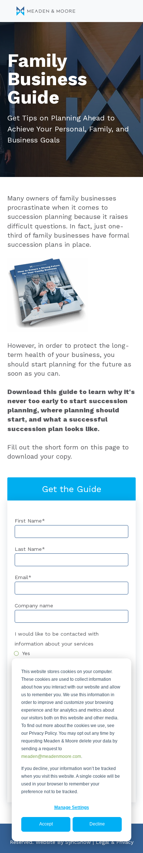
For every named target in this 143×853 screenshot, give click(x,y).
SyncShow (78, 842)
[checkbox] (71, 653)
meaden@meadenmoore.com (51, 756)
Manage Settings (71, 807)
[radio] (71, 653)
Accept (46, 824)
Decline (97, 824)
